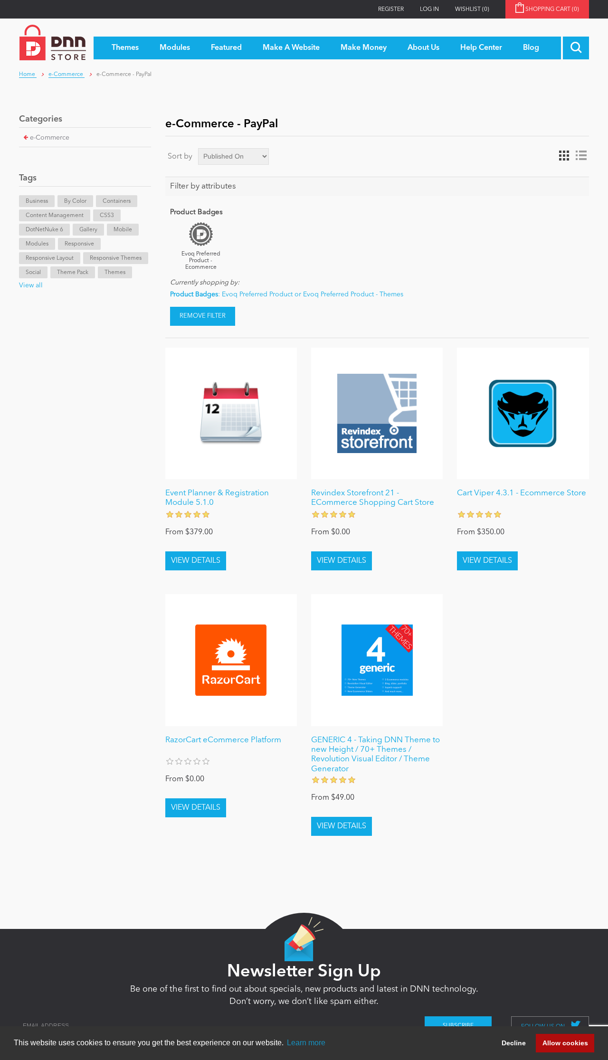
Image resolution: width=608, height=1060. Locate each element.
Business (37, 201)
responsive (79, 244)
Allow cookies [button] (565, 1043)
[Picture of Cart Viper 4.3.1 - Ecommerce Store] (523, 413)
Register (391, 9)
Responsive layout (50, 258)
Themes (114, 272)
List (581, 155)
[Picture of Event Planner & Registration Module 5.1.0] (231, 413)
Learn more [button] (306, 1043)
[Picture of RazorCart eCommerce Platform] (231, 660)
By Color (75, 201)
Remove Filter (203, 316)
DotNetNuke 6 (44, 230)
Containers (117, 201)
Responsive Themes (116, 258)
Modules (37, 244)
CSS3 (107, 215)
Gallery (88, 230)
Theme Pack (72, 272)
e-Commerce (49, 137)
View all (31, 285)
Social (33, 272)
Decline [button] (514, 1043)
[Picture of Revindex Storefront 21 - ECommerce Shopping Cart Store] (377, 413)
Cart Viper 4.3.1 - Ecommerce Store (521, 493)
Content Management (55, 215)
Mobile (123, 230)
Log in (429, 9)
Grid (564, 155)
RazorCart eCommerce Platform (223, 740)
